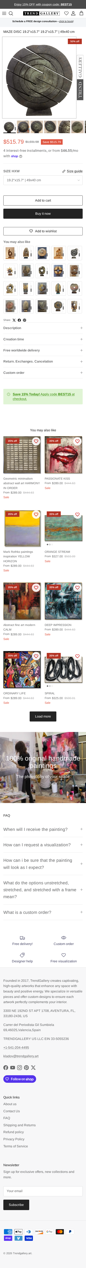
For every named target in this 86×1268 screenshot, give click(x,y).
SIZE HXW (11, 171)
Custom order (13, 372)
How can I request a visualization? (37, 844)
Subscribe (16, 1205)
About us (9, 1104)
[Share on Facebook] (19, 320)
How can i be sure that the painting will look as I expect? (37, 864)
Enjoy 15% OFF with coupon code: (37, 4)
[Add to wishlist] (36, 441)
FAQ (6, 1118)
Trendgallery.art (22, 1253)
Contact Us (11, 1111)
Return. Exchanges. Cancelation (28, 361)
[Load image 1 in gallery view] (43, 78)
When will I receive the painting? (35, 829)
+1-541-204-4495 (16, 1047)
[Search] (11, 13)
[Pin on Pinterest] (24, 320)
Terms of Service (15, 1146)
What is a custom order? (27, 912)
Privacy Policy (13, 1139)
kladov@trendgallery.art (20, 1056)
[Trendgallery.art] (41, 13)
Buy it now (43, 213)
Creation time (13, 339)
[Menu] (4, 13)
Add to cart (43, 200)
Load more (43, 716)
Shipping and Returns (19, 1125)
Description (12, 328)
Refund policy (13, 1132)
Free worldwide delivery (21, 350)
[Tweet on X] (14, 320)
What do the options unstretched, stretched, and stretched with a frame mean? (39, 889)
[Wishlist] (66, 13)
